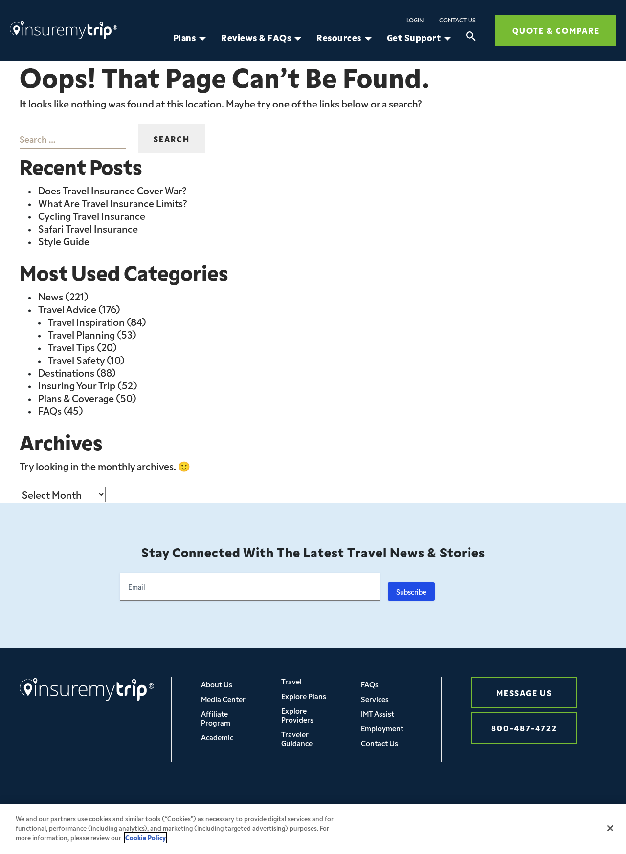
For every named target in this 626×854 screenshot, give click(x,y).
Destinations (66, 372)
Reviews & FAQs (256, 38)
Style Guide (63, 241)
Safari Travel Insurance (88, 228)
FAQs (50, 410)
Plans (184, 38)
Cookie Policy (145, 837)
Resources (338, 38)
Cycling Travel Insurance (91, 215)
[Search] (471, 37)
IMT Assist (377, 713)
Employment (382, 728)
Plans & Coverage (76, 398)
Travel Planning (81, 334)
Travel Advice (67, 309)
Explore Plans (303, 696)
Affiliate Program (215, 717)
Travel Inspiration (86, 321)
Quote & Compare (556, 30)
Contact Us (457, 20)
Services (375, 699)
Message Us (524, 692)
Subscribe (411, 592)
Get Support (414, 38)
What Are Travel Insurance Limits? (112, 203)
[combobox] (73, 139)
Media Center (223, 699)
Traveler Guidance (297, 738)
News (50, 296)
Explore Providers (297, 715)
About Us (216, 684)
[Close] (610, 828)
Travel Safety (76, 359)
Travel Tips (71, 347)
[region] (313, 829)
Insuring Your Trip (76, 385)
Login (415, 20)
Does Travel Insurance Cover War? (112, 190)
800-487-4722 (524, 727)
